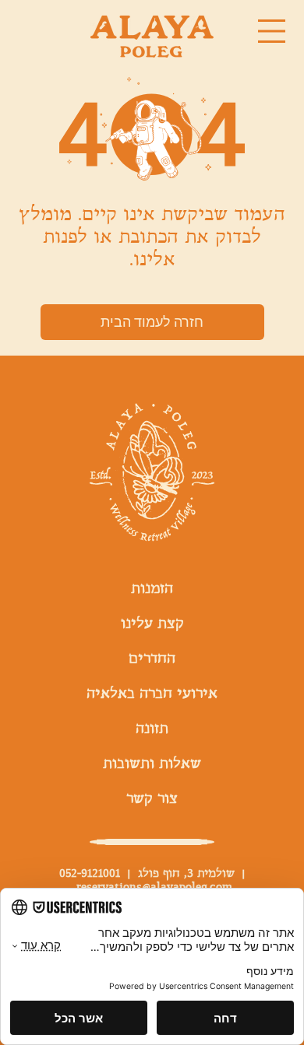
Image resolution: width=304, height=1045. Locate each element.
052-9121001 (89, 874)
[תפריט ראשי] (271, 31)
